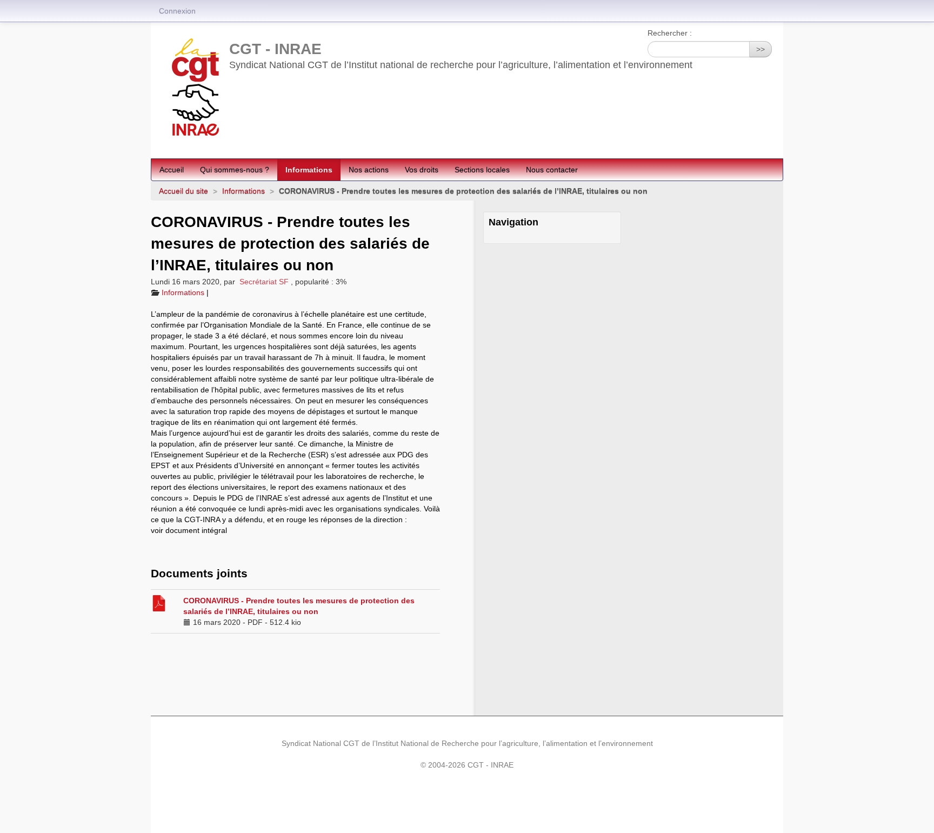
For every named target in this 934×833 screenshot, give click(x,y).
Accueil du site (183, 190)
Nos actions (369, 169)
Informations (308, 169)
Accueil (171, 169)
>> (760, 49)
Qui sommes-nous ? (234, 169)
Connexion (177, 10)
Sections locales (482, 169)
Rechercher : (670, 33)
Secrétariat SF (264, 281)
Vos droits (421, 169)
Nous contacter (552, 169)
